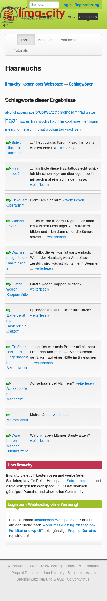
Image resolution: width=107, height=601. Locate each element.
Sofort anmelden (80, 480)
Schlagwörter (80, 84)
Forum (26, 39)
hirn (61, 121)
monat (40, 129)
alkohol (10, 112)
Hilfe (6, 25)
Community (88, 16)
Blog (71, 572)
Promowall (67, 39)
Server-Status (78, 579)
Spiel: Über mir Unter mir (14, 147)
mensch (27, 129)
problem (52, 129)
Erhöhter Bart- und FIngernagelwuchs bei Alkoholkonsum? (21, 357)
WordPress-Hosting (18, 16)
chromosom (67, 112)
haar (11, 119)
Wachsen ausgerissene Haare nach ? (17, 260)
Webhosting (17, 565)
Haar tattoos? (13, 171)
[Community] (14, 37)
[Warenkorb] (13, 23)
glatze (90, 112)
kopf (68, 121)
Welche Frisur (15, 223)
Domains (45, 16)
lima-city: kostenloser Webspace (34, 84)
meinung (12, 129)
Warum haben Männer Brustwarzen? (17, 443)
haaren (24, 121)
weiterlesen (69, 147)
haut (53, 121)
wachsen (73, 129)
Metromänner (17, 419)
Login (66, 4)
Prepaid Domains (82, 530)
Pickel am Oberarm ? (16, 202)
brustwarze (46, 111)
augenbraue (25, 112)
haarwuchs (40, 121)
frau (81, 112)
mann (93, 121)
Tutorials (21, 50)
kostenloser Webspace (21, 7)
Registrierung (86, 4)
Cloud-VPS (66, 16)
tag (61, 129)
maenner (80, 121)
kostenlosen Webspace (53, 519)
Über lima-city (53, 572)
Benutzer (45, 39)
